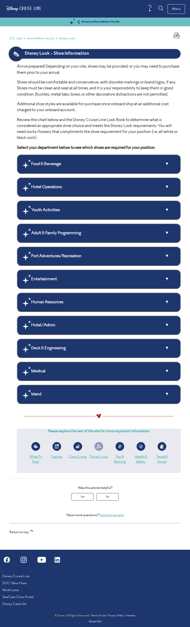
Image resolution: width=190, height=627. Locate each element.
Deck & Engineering (48, 348)
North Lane (10, 590)
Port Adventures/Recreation (56, 256)
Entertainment (44, 279)
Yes (82, 496)
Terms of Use (98, 615)
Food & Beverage (46, 164)
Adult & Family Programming (56, 233)
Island (36, 394)
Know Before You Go (40, 38)
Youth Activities (45, 210)
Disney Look (67, 38)
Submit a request (111, 515)
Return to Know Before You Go (100, 21)
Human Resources (47, 302)
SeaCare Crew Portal (18, 597)
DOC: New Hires (14, 583)
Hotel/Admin (43, 325)
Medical (38, 371)
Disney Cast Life (14, 604)
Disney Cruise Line (15, 576)
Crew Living (78, 457)
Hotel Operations (46, 187)
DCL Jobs (15, 38)
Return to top (19, 532)
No (107, 496)
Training (56, 457)
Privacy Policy (116, 615)
